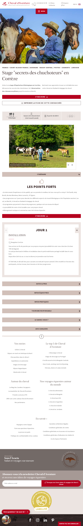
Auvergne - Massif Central (41, 68)
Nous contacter (52, 4)
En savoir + (41, 418)
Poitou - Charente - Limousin (66, 68)
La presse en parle (24, 432)
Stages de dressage (19, 365)
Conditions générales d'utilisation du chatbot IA (58, 435)
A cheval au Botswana (55, 391)
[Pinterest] (53, 520)
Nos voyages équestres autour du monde (55, 383)
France (5, 68)
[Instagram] (38, 520)
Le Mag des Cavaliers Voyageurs (19, 387)
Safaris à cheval (20, 350)
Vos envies (19, 343)
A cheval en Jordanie (55, 409)
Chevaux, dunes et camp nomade (55, 368)
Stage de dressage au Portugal (55, 357)
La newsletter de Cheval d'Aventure (19, 391)
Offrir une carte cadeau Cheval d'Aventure (19, 399)
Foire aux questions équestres (24, 428)
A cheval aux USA (55, 398)
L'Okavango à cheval (55, 353)
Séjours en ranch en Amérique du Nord (19, 353)
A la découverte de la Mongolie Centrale (55, 360)
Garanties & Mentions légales (58, 424)
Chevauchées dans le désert (20, 357)
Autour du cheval (20, 381)
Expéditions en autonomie (19, 361)
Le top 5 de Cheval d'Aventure (55, 345)
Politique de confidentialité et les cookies (24, 436)
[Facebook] (30, 520)
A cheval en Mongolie (55, 394)
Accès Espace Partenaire (59, 439)
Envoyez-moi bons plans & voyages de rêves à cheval (62, 483)
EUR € (75, 4)
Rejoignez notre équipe (24, 425)
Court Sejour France (19, 68)
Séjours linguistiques (20, 368)
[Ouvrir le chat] (6, 519)
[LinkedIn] (45, 520)
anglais (79, 4)
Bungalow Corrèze (17, 242)
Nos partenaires (20, 402)
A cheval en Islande (55, 406)
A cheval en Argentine (56, 402)
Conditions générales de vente (59, 428)
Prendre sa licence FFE (20, 395)
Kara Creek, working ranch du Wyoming (55, 364)
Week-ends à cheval (19, 372)
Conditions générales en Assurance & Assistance (59, 431)
